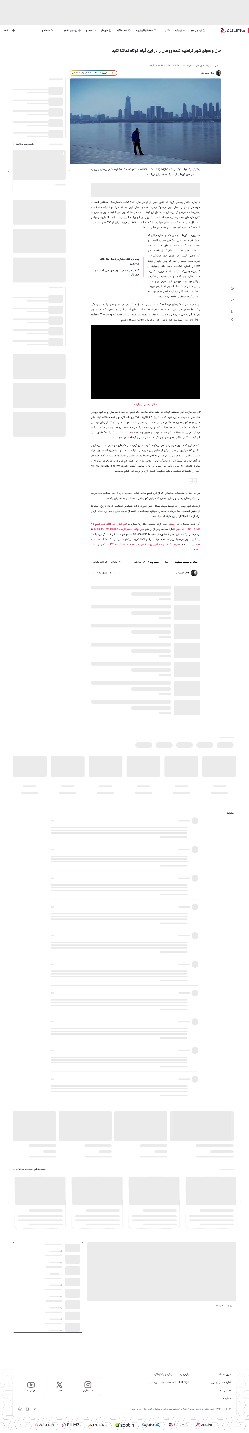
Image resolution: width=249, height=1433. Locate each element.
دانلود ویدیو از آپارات (145, 404)
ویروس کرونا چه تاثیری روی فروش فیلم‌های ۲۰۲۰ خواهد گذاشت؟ (141, 545)
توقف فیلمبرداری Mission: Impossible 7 (116, 529)
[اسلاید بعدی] (9, 171)
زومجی (171, 524)
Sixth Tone (126, 432)
